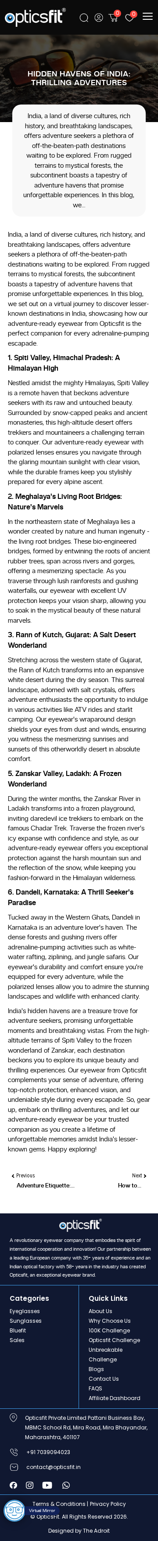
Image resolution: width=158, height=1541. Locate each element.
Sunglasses (26, 1320)
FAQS (95, 1388)
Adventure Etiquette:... (46, 1185)
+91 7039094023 (48, 1452)
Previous (25, 1175)
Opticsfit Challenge (114, 1340)
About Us (100, 1311)
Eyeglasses (25, 1311)
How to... (129, 1185)
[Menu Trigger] (148, 16)
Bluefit (18, 1330)
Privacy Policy (108, 1504)
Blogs (96, 1369)
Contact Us (104, 1378)
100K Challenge (109, 1330)
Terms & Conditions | (60, 1504)
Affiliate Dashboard (114, 1398)
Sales (17, 1340)
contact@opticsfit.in (53, 1467)
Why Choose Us (110, 1320)
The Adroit (96, 1530)
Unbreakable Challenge (105, 1354)
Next (137, 1175)
